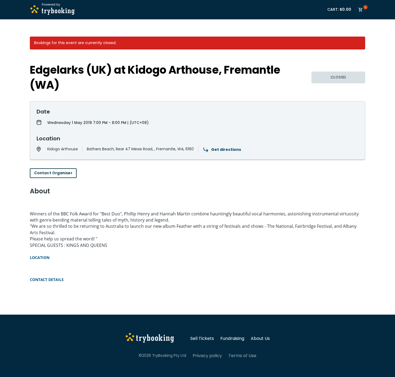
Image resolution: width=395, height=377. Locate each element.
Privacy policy (207, 356)
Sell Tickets (202, 339)
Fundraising (232, 339)
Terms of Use (242, 356)
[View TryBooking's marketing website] (149, 338)
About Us (260, 339)
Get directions (226, 149)
